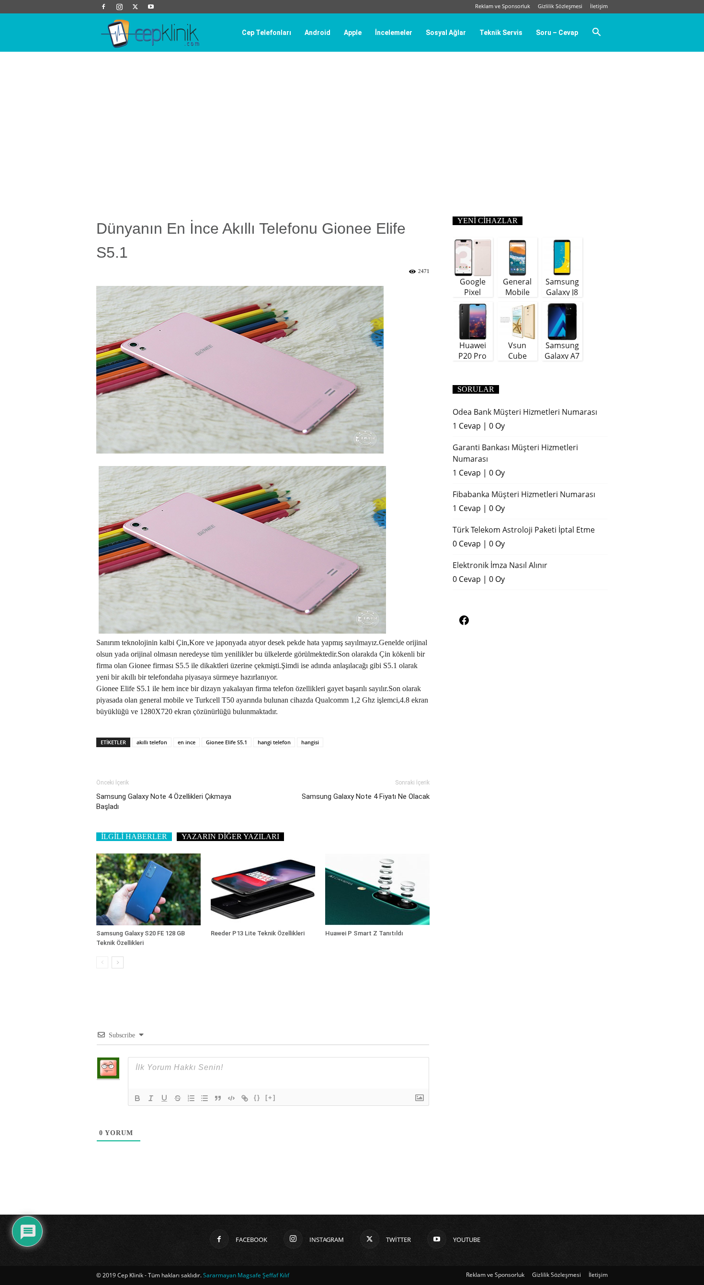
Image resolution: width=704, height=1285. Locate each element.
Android (317, 32)
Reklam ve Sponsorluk (502, 6)
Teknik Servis (500, 32)
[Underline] (164, 1098)
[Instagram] (119, 6)
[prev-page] (102, 962)
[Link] (244, 1098)
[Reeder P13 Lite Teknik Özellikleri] (263, 889)
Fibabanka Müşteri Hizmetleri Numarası (524, 494)
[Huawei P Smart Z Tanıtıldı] (377, 889)
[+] (270, 1097)
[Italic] (151, 1098)
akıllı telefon (151, 742)
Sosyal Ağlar (446, 32)
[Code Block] (231, 1098)
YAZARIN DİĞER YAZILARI (230, 836)
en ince (186, 742)
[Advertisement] (352, 124)
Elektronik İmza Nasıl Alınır (500, 565)
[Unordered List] (204, 1098)
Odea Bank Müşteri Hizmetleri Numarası (525, 412)
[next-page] (118, 962)
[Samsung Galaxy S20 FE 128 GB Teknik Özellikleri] (148, 889)
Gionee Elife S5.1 (226, 742)
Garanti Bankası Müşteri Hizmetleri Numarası (515, 453)
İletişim (599, 6)
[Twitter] (135, 6)
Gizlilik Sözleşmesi (560, 6)
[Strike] (177, 1098)
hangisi (310, 742)
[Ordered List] (191, 1098)
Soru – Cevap (557, 32)
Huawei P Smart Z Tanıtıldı (364, 933)
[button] (596, 33)
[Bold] (137, 1098)
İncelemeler (393, 32)
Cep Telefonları (266, 32)
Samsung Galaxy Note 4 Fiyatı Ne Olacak (366, 796)
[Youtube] (151, 6)
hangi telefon (274, 742)
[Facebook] (103, 6)
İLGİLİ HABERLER (134, 836)
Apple (353, 32)
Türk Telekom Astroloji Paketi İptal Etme (524, 529)
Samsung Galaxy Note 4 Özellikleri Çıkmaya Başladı (163, 801)
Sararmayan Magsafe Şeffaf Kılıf (246, 1275)
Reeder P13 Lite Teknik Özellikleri (258, 933)
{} (257, 1097)
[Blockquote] (218, 1098)
